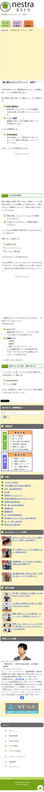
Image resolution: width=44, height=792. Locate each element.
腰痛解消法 (8, 508)
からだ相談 (13, 746)
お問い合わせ (14, 741)
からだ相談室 (28, 24)
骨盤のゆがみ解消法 (12, 525)
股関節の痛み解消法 (12, 502)
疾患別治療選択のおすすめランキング (19, 499)
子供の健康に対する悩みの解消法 (17, 486)
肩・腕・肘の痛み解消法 (14, 505)
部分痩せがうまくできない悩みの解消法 (20, 518)
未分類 (7, 492)
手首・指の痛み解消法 (13, 489)
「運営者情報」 (20, 679)
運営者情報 (13, 736)
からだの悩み (17, 24)
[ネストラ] (22, 698)
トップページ (5, 24)
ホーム (11, 731)
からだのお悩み (15, 751)
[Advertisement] (22, 56)
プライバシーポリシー (17, 757)
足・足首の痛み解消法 (13, 515)
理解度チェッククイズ (13, 495)
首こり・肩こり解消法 (13, 521)
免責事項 (12, 762)
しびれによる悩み (11, 482)
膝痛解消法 (8, 512)
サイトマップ (14, 767)
